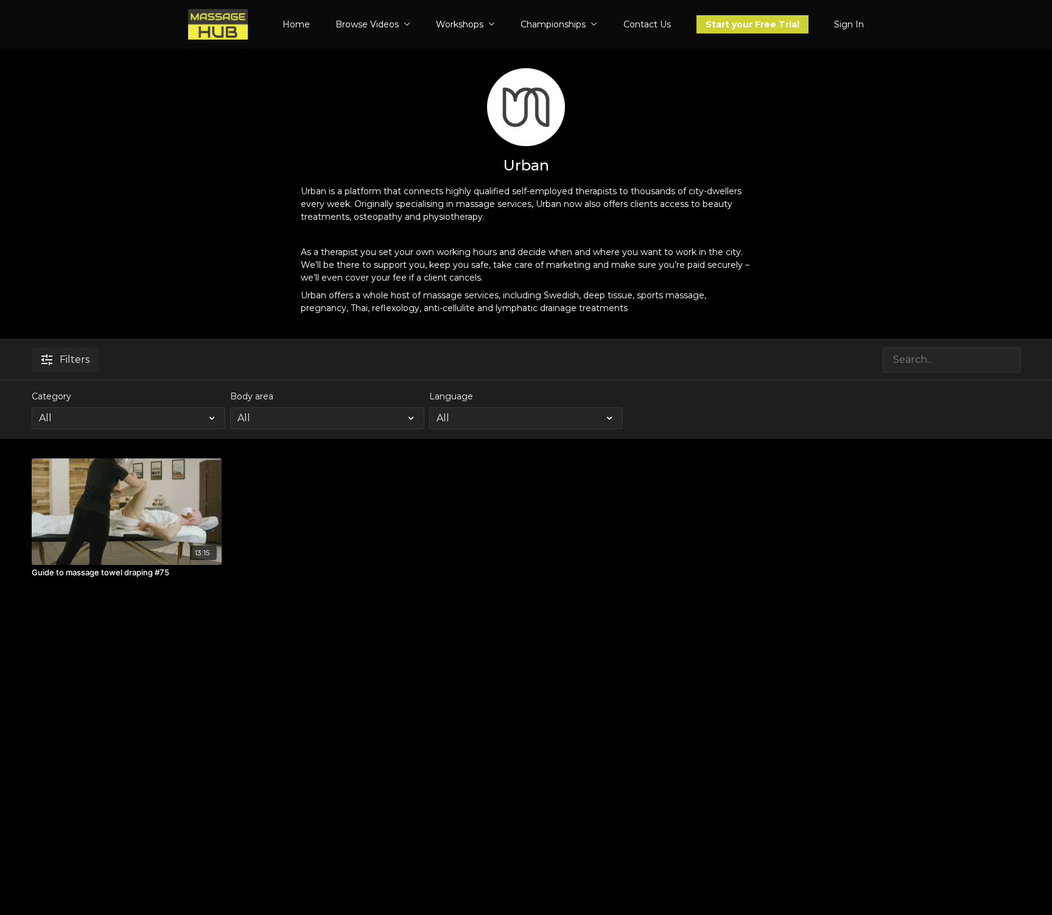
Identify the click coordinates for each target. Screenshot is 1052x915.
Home (296, 24)
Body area (251, 396)
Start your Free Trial (752, 24)
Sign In (849, 24)
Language (451, 396)
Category (51, 396)
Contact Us (647, 24)
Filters (74, 359)
